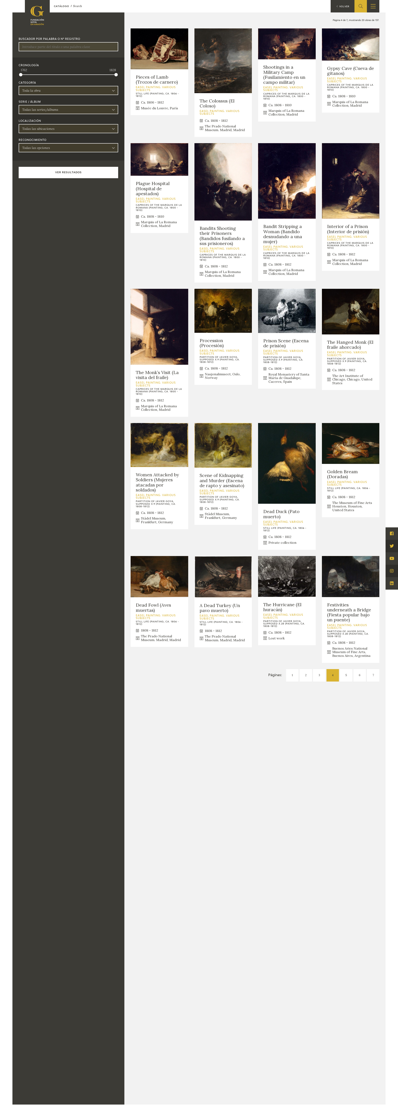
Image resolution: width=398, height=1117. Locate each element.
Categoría (27, 83)
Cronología (29, 65)
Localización (30, 121)
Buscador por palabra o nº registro (49, 39)
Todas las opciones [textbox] (36, 148)
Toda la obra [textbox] (31, 90)
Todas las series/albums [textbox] (40, 109)
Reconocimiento (32, 140)
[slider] (20, 74)
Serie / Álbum (30, 102)
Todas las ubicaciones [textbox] (38, 129)
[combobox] (68, 90)
